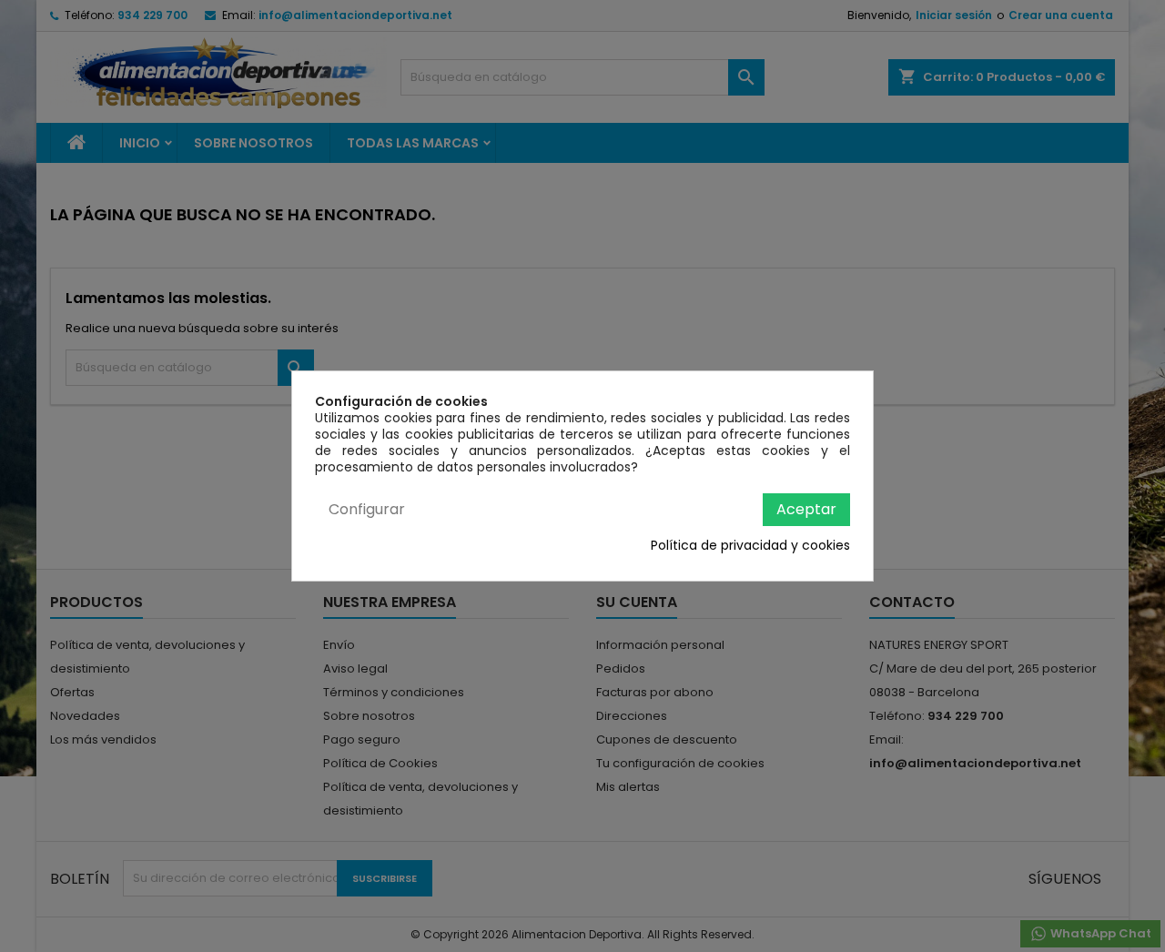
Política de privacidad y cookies (750, 545)
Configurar (367, 509)
